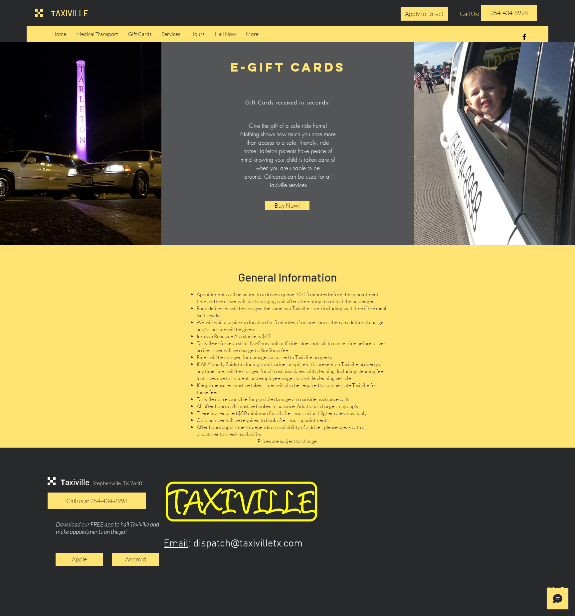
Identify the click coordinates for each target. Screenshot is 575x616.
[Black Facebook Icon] (524, 37)
